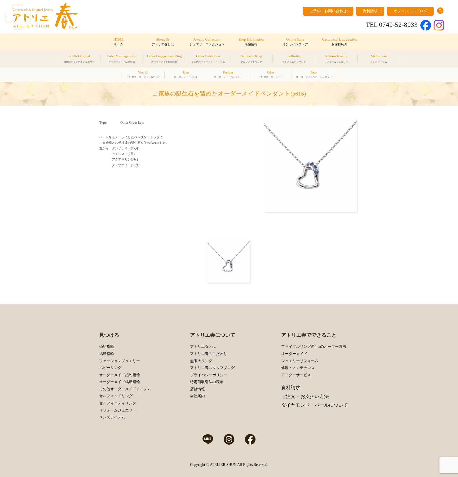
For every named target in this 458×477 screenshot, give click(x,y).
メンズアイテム (112, 417)
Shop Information (251, 41)
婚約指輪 (106, 347)
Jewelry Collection (207, 41)
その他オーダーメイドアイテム (125, 389)
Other (271, 74)
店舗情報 (197, 389)
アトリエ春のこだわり (208, 354)
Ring (186, 74)
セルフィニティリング (117, 403)
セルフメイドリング (116, 396)
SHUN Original (79, 58)
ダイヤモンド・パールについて (314, 405)
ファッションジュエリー (119, 361)
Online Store (295, 41)
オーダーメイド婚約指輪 (119, 375)
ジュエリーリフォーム (299, 361)
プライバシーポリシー (208, 375)
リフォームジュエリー (117, 410)
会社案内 (197, 396)
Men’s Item (378, 58)
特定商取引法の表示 (206, 382)
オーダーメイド (294, 354)
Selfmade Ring (251, 58)
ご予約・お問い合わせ (328, 11)
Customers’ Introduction (339, 41)
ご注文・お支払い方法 (305, 396)
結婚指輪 (106, 354)
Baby (314, 74)
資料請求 (370, 11)
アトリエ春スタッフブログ (212, 368)
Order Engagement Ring (164, 58)
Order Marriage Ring (121, 58)
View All (143, 74)
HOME (118, 41)
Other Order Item (208, 58)
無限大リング (201, 361)
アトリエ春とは (203, 347)
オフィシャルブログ (410, 11)
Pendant (228, 74)
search (440, 11)
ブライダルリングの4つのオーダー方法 (313, 347)
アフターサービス (296, 375)
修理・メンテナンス (298, 368)
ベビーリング (110, 368)
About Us (163, 41)
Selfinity (294, 58)
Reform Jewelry (336, 58)
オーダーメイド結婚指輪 (119, 382)
